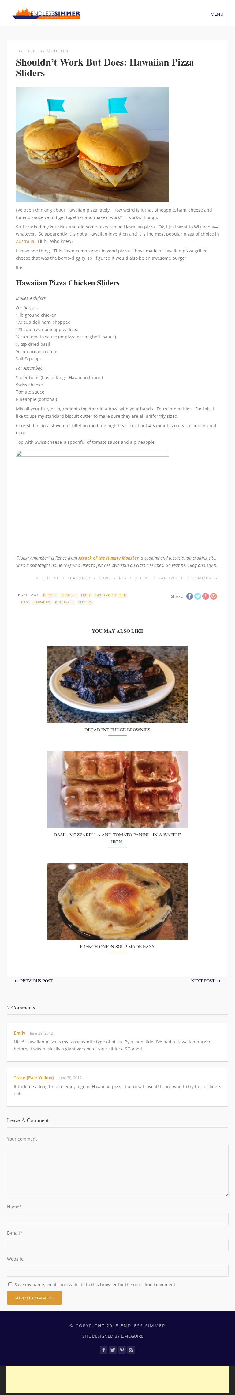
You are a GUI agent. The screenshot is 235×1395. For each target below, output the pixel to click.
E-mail (14, 1233)
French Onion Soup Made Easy (117, 946)
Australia (25, 241)
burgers (68, 595)
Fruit (86, 595)
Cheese (51, 578)
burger (50, 595)
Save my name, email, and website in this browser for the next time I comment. (95, 1285)
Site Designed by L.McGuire (113, 1336)
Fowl (105, 578)
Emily (19, 1033)
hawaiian (41, 602)
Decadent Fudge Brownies (117, 729)
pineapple (64, 602)
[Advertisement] (117, 1379)
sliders (85, 602)
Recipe (142, 578)
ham (25, 602)
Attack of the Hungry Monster (108, 558)
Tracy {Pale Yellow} (34, 1077)
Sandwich (170, 578)
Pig (123, 578)
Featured (79, 578)
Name (14, 1207)
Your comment (22, 1139)
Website (15, 1259)
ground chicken (111, 595)
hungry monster (47, 51)
